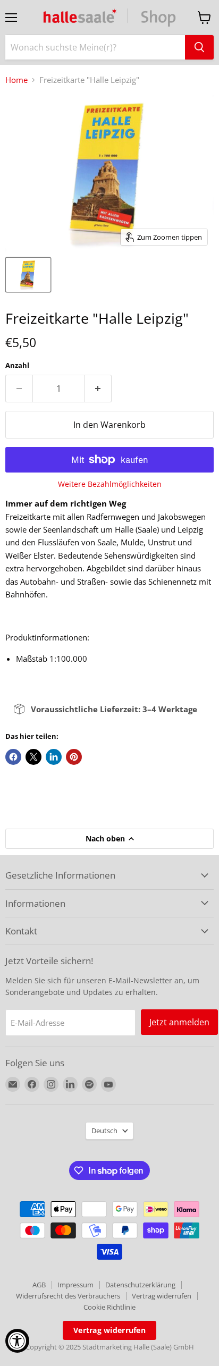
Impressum (75, 1284)
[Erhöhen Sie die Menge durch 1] (98, 388)
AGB (39, 1284)
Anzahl (17, 365)
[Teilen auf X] (33, 757)
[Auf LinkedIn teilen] (54, 757)
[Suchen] (199, 47)
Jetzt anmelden (179, 1022)
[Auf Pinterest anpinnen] (74, 757)
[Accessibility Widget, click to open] (17, 1341)
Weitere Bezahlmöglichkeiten (110, 484)
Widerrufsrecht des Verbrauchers (68, 1296)
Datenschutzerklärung (140, 1284)
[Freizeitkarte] (28, 275)
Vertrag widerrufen (161, 1296)
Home (16, 80)
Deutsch (104, 1130)
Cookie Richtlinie (109, 1307)
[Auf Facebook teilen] (13, 757)
